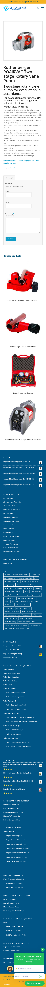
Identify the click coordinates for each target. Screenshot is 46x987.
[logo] (19, 8)
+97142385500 (33, 2)
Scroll (34, 622)
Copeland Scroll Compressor (13, 591)
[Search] (37, 8)
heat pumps (15, 601)
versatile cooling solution (17, 628)
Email (7, 202)
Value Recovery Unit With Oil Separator (20, 717)
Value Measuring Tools (11, 673)
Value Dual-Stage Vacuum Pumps (18, 742)
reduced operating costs (12, 615)
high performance (27, 601)
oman (23, 611)
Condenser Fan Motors (11, 525)
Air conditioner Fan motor (12, 502)
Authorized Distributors (11, 581)
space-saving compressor (19, 625)
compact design (9, 585)
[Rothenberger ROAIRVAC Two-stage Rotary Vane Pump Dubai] (23, 41)
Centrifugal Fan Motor (11, 521)
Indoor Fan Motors (10, 540)
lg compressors (9, 608)
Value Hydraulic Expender (15, 692)
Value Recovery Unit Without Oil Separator (21, 722)
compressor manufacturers (13, 588)
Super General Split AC (14, 836)
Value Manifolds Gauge (14, 730)
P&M (5, 922)
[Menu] (42, 8)
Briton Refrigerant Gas (11, 804)
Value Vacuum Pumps (11, 738)
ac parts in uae (35, 574)
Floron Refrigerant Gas (11, 808)
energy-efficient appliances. (13, 595)
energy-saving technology (32, 595)
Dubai (26, 591)
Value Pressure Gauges (12, 726)
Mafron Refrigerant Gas (12, 816)
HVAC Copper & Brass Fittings (13, 911)
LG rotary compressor (23, 608)
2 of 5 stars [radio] (7, 216)
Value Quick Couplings (11, 677)
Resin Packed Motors (11, 548)
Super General (8, 831)
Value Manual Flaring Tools (16, 709)
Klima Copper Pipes (10, 899)
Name (7, 191)
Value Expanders (9, 688)
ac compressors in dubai (21, 574)
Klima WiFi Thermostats (14, 887)
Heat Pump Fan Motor (11, 536)
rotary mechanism (24, 622)
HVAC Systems (8, 605)
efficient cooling (36, 591)
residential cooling (10, 622)
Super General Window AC (15, 840)
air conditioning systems (24, 578)
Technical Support (35, 625)
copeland (38, 588)
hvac (36, 601)
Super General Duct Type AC (16, 857)
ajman (36, 578)
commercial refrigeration (30, 581)
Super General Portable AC (16, 844)
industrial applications (22, 605)
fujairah (6, 601)
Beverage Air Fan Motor (11, 509)
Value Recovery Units (11, 713)
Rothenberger (14, 168)
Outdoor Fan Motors (10, 544)
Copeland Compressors (11, 947)
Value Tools (7, 685)
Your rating (9, 214)
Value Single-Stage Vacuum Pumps (18, 746)
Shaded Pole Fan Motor (11, 552)
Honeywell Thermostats (14, 883)
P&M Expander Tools (13, 931)
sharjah (6, 625)
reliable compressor (10, 618)
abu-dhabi (7, 574)
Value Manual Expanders (15, 697)
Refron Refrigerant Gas (11, 820)
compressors (28, 588)
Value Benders (8, 669)
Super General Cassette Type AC (18, 853)
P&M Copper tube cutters (15, 926)
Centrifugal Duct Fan (10, 517)
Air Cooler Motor (9, 506)
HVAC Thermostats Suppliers (13, 879)
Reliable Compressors (26, 618)
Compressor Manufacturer (25, 585)
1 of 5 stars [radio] (6, 216)
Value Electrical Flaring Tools (16, 705)
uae (5, 628)
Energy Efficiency (9, 598)
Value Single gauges (13, 734)
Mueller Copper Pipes (11, 907)
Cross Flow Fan (8, 529)
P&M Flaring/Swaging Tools (16, 935)
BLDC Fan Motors (9, 513)
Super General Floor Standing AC (18, 848)
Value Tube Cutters (10, 681)
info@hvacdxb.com (18, 2)
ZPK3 (28, 628)
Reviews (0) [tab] (9, 178)
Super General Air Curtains (16, 861)
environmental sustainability (26, 598)
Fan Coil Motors (8, 532)
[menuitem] (37, 8)
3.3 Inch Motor (8, 498)
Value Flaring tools (10, 701)
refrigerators (37, 615)
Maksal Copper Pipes (11, 903)
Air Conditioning (9, 578)
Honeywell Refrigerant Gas (13, 812)
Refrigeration (26, 615)
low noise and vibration (11, 611)
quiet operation (32, 611)
